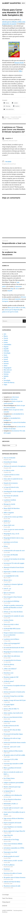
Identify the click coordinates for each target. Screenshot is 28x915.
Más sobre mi (8, 370)
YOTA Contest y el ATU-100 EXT (13, 860)
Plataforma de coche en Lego (12, 738)
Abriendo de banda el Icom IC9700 (14, 567)
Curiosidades (7, 344)
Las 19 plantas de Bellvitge (11, 601)
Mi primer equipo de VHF (11, 677)
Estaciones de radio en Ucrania (13, 873)
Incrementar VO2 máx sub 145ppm (14, 563)
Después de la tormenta (11, 483)
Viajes (5, 384)
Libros (5, 365)
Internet (6, 363)
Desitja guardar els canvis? (11, 856)
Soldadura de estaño (10, 721)
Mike (20, 71)
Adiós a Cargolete (9, 512)
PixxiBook (7, 869)
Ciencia (6, 338)
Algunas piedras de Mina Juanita (13, 751)
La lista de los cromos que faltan (13, 517)
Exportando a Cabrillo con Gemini (14, 571)
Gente (5, 355)
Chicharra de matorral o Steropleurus (15, 466)
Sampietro (6, 117)
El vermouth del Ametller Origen (13, 734)
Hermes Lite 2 (8, 580)
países (4, 286)
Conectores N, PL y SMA (11, 759)
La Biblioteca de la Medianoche (13, 795)
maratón (10, 118)
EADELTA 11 (7, 521)
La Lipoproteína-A (9, 791)
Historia (6, 361)
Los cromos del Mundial (11, 555)
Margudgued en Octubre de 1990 (13, 652)
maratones (18, 286)
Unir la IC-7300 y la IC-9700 (12, 746)
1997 (16, 288)
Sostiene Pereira (8, 620)
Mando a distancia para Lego (12, 787)
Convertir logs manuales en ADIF (13, 763)
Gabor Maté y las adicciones (12, 656)
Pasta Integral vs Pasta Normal (13, 597)
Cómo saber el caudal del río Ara (13, 479)
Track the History (9, 664)
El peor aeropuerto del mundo (12, 822)
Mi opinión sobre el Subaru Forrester (14, 877)
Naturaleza (7, 372)
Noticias (6, 374)
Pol (5, 378)
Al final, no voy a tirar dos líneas (13, 611)
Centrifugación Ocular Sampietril (13, 491)
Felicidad (6, 351)
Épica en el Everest (9, 593)
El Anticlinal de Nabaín (10, 462)
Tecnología (7, 380)
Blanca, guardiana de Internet (12, 768)
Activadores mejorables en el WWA (14, 848)
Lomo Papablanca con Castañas (13, 827)
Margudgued (7, 368)
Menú (23, 3)
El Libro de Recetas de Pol (11, 725)
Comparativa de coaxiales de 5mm (14, 616)
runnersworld (15, 118)
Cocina (6, 342)
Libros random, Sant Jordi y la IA (13, 713)
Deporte (4, 118)
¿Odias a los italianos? (10, 668)
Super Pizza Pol (8, 835)
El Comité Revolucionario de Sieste (14, 647)
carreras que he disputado (11, 309)
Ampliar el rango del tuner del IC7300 (15, 700)
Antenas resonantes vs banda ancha (14, 692)
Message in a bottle (9, 504)
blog (12, 288)
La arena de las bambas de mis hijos (14, 559)
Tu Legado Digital (9, 704)
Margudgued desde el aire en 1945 (14, 538)
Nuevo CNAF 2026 (9, 525)
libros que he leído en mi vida (16, 307)
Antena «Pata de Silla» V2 (11, 709)
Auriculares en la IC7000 (11, 542)
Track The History (9, 382)
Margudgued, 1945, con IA (11, 533)
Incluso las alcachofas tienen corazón (15, 742)
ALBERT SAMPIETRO (11, 3)
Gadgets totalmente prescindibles (14, 782)
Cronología (5, 894)
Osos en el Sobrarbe (9, 458)
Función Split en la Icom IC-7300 (13, 808)
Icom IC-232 (7, 588)
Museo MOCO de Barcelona (12, 508)
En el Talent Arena (9, 778)
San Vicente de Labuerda (11, 495)
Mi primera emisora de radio (12, 886)
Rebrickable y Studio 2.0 (11, 803)
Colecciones (15, 397)
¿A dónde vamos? (9, 681)
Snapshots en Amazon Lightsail (13, 584)
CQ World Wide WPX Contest (12, 628)
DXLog (6, 546)
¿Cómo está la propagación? (12, 643)
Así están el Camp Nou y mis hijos (13, 696)
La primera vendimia (10, 500)
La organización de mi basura (12, 660)
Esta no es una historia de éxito (13, 717)
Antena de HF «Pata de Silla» (12, 730)
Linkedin (17, 299)
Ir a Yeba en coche (9, 470)
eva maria (8, 161)
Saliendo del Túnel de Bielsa (12, 881)
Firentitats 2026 (8, 673)
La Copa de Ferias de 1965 (11, 487)
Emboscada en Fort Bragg (11, 839)
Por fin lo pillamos (9, 865)
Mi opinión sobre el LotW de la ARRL (14, 755)
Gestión (6, 357)
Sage (18, 282)
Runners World (19, 62)
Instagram (5, 301)
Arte (5, 334)
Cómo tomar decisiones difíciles (13, 843)
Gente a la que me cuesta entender (14, 529)
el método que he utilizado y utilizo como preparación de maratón (13, 22)
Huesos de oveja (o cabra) (11, 624)
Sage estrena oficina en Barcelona (14, 818)
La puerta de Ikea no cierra (11, 474)
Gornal (6, 359)
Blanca (6, 336)
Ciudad (6, 340)
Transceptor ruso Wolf (10, 852)
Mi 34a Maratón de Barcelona (12, 799)
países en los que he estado (10, 312)
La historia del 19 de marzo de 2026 (14, 550)
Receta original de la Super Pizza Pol (14, 831)
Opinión (6, 376)
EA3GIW (9, 290)
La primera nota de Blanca (11, 639)
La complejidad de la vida (11, 576)
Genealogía (7, 353)
